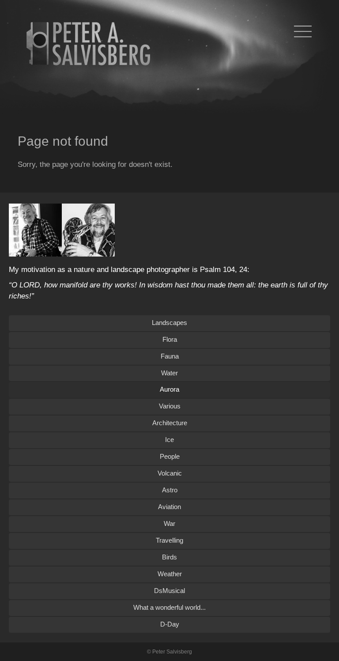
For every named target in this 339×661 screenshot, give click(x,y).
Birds (169, 557)
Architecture (169, 423)
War (169, 523)
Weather (170, 574)
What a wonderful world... (169, 607)
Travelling (169, 540)
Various (170, 406)
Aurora (169, 389)
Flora (169, 339)
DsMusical (169, 590)
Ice (169, 439)
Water (169, 373)
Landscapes (169, 322)
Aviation (169, 506)
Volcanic (170, 473)
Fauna (170, 356)
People (170, 456)
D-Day (169, 624)
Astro (169, 490)
